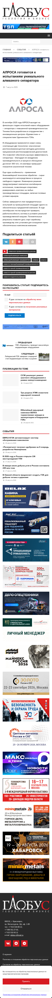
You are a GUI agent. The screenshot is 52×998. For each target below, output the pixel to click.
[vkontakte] (8, 943)
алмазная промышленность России (22, 251)
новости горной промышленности (16, 268)
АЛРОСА (44, 260)
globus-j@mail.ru (16, 935)
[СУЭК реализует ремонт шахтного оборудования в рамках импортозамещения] (11, 380)
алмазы (35, 260)
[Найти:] (26, 41)
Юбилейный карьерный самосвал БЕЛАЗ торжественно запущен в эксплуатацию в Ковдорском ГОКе (34, 415)
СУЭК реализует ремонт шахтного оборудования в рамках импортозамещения (33, 377)
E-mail (7, 295)
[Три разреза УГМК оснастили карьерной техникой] (11, 397)
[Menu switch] (48, 35)
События (8, 431)
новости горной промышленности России (19, 273)
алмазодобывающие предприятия (17, 260)
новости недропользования (14, 277)
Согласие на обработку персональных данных (21, 964)
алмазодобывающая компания (15, 256)
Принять (26, 981)
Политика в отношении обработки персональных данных (25, 995)
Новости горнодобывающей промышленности (21, 264)
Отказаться (26, 989)
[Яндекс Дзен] (16, 943)
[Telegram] (24, 943)
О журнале (7, 954)
